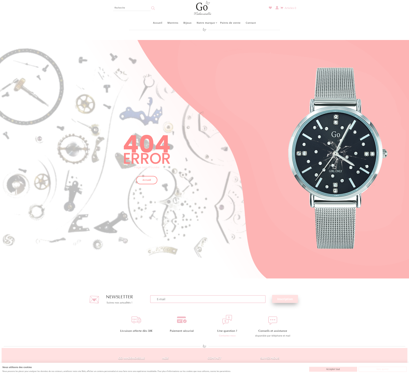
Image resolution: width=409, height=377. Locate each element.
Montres (172, 23)
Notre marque (206, 23)
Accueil (157, 23)
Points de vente (230, 23)
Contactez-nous (227, 335)
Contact (251, 23)
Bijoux (187, 23)
